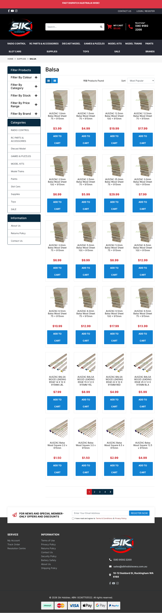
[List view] (55, 80)
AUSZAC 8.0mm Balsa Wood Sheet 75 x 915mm (85, 314)
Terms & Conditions (104, 518)
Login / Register (146, 11)
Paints (14, 179)
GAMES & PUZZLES (21, 156)
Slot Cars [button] (15, 51)
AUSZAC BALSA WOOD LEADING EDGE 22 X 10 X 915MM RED (114, 380)
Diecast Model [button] (71, 43)
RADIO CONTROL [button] (16, 43)
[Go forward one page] (110, 492)
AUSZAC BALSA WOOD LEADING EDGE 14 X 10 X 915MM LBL (57, 380)
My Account (13, 540)
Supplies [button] (52, 51)
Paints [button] (149, 43)
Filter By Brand (21, 113)
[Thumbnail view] (48, 80)
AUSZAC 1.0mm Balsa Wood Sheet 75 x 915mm (57, 116)
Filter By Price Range (20, 104)
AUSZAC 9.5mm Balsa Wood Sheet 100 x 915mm (114, 314)
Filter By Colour (21, 77)
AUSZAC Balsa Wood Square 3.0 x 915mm (86, 445)
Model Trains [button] (133, 43)
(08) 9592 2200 (122, 559)
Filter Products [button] (21, 70)
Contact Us (16, 240)
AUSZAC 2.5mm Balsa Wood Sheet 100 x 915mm (57, 182)
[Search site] (101, 26)
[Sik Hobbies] (20, 26)
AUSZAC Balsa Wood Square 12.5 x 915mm (142, 445)
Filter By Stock (21, 95)
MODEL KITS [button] (115, 43)
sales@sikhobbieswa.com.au (130, 566)
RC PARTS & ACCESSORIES (18, 139)
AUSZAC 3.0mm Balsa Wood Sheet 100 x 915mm (142, 182)
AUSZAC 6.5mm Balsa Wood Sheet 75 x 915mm (57, 314)
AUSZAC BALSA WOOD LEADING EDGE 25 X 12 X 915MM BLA (142, 380)
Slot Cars (15, 186)
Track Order (13, 544)
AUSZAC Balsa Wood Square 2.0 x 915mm (57, 445)
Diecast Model (18, 148)
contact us (124, 11)
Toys (13, 201)
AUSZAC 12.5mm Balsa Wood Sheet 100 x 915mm (114, 116)
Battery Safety (48, 560)
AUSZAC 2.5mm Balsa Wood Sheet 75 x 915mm (85, 182)
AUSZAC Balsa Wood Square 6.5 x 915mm (114, 445)
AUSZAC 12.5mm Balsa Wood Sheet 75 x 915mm (142, 116)
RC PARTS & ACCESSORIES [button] (44, 43)
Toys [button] (86, 51)
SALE (117, 51)
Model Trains (17, 171)
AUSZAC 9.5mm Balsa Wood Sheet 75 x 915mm (142, 314)
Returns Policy (18, 233)
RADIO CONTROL (20, 130)
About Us (15, 225)
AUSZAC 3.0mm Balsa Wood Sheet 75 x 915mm (57, 248)
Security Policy (48, 556)
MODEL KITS (17, 163)
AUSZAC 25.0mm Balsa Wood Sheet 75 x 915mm (114, 182)
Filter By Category (17, 86)
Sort (123, 80)
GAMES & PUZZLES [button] (94, 43)
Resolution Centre (16, 548)
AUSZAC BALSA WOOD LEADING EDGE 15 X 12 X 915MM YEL (85, 380)
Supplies (15, 194)
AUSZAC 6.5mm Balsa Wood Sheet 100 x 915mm (142, 248)
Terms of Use (48, 540)
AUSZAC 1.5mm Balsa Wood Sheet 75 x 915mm (85, 116)
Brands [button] (150, 51)
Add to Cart (57, 139)
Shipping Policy (49, 568)
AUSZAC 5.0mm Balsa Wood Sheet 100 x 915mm (85, 248)
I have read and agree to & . (101, 518)
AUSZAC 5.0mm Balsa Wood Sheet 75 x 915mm (114, 248)
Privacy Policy (120, 518)
